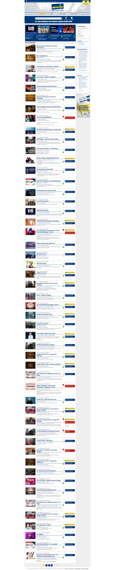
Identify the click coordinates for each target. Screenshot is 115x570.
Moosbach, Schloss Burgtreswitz (43, 453)
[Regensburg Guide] (37, 491)
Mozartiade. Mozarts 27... (83, 79)
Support (43, 1)
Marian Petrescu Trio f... (83, 58)
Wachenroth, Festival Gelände (43, 357)
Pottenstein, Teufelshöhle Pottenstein (44, 265)
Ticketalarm (62, 13)
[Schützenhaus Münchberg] (37, 79)
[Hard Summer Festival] (37, 442)
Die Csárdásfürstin (82, 83)
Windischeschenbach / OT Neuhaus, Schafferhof (46, 346)
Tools (47, 1)
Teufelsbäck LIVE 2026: (42, 325)
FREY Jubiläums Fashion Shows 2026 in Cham (56, 36)
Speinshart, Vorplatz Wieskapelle (43, 212)
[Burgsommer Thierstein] (37, 257)
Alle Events (42, 13)
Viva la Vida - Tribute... (82, 85)
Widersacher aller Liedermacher (42, 36)
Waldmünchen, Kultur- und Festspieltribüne (45, 306)
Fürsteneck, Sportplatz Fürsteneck (44, 412)
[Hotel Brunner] (37, 327)
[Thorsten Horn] (37, 453)
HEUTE (52, 13)
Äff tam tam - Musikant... (83, 64)
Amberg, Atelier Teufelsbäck (43, 327)
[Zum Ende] (57, 565)
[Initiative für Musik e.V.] (37, 131)
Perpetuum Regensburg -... (83, 54)
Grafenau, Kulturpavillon (42, 131)
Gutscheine (74, 13)
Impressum (54, 1)
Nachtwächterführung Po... (83, 87)
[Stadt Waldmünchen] (37, 306)
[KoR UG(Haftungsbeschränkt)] (37, 357)
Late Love (80, 81)
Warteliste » (67, 425)
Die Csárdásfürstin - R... (83, 78)
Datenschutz (71, 568)
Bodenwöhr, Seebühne (42, 119)
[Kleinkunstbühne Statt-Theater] (37, 68)
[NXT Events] (37, 482)
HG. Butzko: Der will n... (83, 84)
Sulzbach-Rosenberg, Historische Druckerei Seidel (46, 433)
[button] (79, 33)
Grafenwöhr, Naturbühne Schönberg (44, 222)
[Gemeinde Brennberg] (37, 275)
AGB (40, 1)
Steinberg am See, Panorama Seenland (44, 234)
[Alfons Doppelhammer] (37, 412)
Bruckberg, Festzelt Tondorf (43, 527)
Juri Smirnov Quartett (82, 53)
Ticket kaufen (70, 47)
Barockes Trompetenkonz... (83, 52)
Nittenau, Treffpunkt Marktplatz (43, 245)
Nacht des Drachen (82, 68)
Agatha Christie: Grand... (83, 60)
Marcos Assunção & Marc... (83, 56)
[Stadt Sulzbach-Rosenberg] (37, 433)
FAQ (37, 1)
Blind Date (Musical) (30, 35)
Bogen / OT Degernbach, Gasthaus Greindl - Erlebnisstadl (48, 505)
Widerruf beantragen (85, 568)
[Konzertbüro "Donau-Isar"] (37, 527)
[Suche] (36, 18)
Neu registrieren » (80, 36)
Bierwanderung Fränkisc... (83, 77)
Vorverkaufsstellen (32, 1)
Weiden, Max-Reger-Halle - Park (43, 482)
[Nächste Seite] (54, 565)
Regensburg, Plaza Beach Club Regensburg (45, 491)
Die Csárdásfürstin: (41, 57)
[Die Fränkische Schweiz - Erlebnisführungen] (37, 49)
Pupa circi (80, 62)
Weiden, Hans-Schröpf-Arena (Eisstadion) (45, 172)
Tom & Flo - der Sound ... (83, 57)
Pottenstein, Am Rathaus (42, 49)
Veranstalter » (81, 43)
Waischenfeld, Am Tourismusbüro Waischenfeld (46, 192)
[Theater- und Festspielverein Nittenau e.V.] (37, 245)
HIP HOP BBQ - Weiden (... (83, 51)
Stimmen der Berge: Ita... (83, 82)
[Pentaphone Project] (37, 286)
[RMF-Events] (37, 316)
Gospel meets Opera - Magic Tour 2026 (67, 36)
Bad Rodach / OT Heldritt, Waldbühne (44, 59)
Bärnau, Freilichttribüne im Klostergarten (45, 297)
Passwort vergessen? (81, 35)
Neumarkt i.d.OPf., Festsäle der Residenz (45, 286)
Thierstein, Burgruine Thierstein (43, 257)
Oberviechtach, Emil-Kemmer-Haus (44, 389)
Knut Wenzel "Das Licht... (83, 59)
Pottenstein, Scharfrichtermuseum (44, 150)
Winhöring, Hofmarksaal (42, 517)
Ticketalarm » (67, 426)
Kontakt (50, 1)
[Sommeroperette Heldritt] (37, 59)
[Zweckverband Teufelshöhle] (37, 265)
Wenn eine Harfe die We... (83, 63)
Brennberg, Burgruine (42, 275)
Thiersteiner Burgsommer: (42, 255)
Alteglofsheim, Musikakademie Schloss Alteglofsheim (47, 558)
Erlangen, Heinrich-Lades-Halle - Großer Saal (45, 316)
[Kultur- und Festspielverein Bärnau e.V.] (37, 297)
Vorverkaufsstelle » (82, 44)
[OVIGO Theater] (37, 212)
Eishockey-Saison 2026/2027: (43, 171)
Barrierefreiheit (77, 568)
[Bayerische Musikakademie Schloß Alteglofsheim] (37, 558)
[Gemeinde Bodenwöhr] (37, 119)
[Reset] (61, 18)
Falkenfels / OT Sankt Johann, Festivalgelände (45, 442)
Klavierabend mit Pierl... (83, 66)
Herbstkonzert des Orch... (83, 65)
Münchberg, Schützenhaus (42, 79)
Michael (80, 88)
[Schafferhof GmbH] (37, 346)
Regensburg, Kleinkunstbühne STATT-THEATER (46, 68)
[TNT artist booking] (37, 222)
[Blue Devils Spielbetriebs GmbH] (37, 172)
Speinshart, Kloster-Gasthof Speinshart (44, 377)
